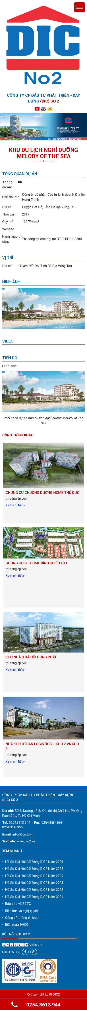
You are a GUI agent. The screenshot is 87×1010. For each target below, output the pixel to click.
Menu (79, 7)
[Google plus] (33, 952)
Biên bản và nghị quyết (20, 911)
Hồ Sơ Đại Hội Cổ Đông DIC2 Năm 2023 (32, 883)
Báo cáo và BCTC (16, 904)
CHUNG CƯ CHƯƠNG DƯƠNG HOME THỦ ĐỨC (42, 493)
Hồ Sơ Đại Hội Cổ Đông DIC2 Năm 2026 (32, 862)
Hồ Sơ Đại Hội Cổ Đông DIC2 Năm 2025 (32, 869)
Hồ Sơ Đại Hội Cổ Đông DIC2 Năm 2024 (32, 876)
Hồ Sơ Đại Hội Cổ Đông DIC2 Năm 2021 (32, 897)
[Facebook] (25, 952)
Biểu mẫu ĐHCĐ (15, 925)
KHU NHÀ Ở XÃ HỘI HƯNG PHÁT (31, 657)
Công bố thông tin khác (20, 918)
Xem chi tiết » (15, 505)
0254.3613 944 (43, 1005)
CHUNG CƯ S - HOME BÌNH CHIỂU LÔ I (36, 563)
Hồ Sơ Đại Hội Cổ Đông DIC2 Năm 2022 (32, 890)
